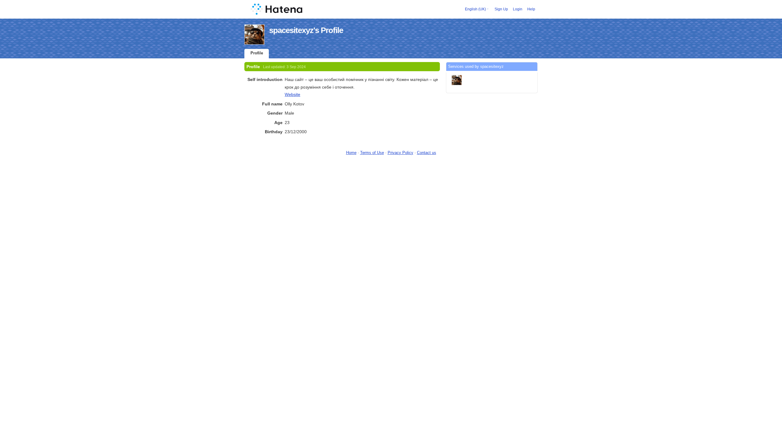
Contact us (426, 152)
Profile (256, 53)
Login (517, 9)
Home (351, 152)
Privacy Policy (400, 152)
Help (531, 9)
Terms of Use (372, 152)
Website (292, 94)
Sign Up (501, 9)
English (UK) (475, 9)
